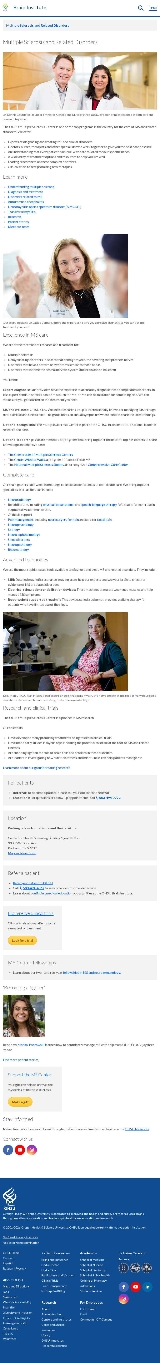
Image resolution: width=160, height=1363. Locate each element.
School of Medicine (92, 1259)
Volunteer (9, 1339)
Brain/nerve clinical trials (31, 913)
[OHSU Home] (6, 7)
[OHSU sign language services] (135, 1272)
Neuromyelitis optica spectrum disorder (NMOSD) (44, 207)
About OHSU (13, 1280)
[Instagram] (32, 1150)
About (45, 1309)
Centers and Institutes (56, 1319)
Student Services (91, 1291)
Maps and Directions (16, 1286)
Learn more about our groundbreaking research (36, 768)
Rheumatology (18, 549)
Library (45, 1335)
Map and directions (22, 853)
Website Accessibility (17, 1302)
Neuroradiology (19, 499)
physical (49, 504)
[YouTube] (20, 1150)
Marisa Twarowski (31, 1045)
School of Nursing (91, 1265)
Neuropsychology (21, 524)
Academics (88, 1253)
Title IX (8, 1333)
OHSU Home (11, 1253)
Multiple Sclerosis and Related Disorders (37, 25)
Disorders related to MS (25, 197)
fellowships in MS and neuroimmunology (91, 972)
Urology (14, 529)
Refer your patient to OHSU (33, 883)
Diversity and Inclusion (17, 1312)
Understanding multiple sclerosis (31, 187)
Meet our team (18, 227)
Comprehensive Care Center (108, 464)
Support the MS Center (29, 1074)
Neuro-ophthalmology (24, 534)
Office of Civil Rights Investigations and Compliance (16, 1323)
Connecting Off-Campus (96, 1319)
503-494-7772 (109, 798)
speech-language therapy (98, 504)
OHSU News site (137, 1129)
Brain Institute (29, 7)
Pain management (20, 519)
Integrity (9, 1307)
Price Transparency (54, 1286)
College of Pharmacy (93, 1280)
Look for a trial (22, 940)
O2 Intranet (88, 1309)
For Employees (91, 1302)
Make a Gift (10, 1297)
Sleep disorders (19, 539)
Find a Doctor (50, 1265)
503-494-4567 (33, 888)
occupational (65, 504)
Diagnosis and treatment (25, 192)
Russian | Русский (14, 1268)
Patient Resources (55, 1253)
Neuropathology (20, 544)
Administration (51, 1314)
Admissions (87, 1286)
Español (8, 1263)
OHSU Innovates (52, 1340)
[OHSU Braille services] (124, 1272)
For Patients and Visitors (57, 1275)
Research (14, 217)
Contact (8, 1258)
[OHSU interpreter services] (147, 1272)
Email (83, 1314)
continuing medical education (51, 893)
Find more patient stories (21, 1060)
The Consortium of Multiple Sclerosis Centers (40, 454)
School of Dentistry (92, 1270)
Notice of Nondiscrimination (21, 1242)
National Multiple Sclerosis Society (39, 464)
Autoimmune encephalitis (26, 202)
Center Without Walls (29, 459)
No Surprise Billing (53, 1291)
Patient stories (18, 222)
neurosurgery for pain (63, 519)
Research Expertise (54, 1345)
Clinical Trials (49, 1280)
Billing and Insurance (54, 1259)
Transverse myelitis (22, 212)
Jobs (6, 1291)
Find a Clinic (49, 1270)
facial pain (104, 519)
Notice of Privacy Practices (20, 1237)
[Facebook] (8, 1150)
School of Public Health (95, 1275)
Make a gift (20, 1102)
